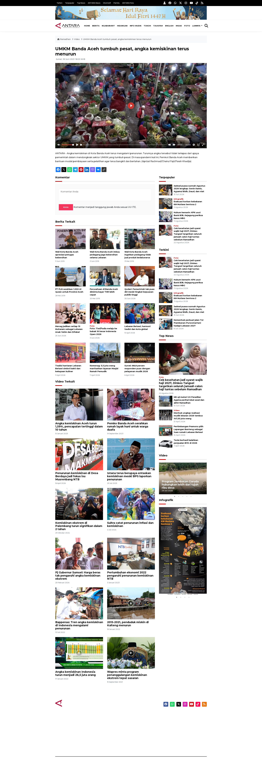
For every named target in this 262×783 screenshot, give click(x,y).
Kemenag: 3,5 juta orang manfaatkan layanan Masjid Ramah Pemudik (104, 368)
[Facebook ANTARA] (170, 3)
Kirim (66, 207)
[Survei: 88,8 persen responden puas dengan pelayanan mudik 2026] (139, 352)
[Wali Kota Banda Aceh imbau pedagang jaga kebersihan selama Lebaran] (105, 238)
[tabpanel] (183, 478)
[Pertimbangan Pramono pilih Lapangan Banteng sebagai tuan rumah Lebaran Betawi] (165, 430)
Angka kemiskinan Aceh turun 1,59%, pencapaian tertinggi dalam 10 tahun (79, 426)
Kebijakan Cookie (181, 732)
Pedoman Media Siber (183, 742)
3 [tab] (182, 496)
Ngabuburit (108, 26)
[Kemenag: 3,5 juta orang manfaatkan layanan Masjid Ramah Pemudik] (105, 352)
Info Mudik (136, 26)
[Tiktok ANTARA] (197, 3)
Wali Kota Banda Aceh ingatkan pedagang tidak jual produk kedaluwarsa (137, 255)
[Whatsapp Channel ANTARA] (175, 3)
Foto (187, 26)
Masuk (175, 718)
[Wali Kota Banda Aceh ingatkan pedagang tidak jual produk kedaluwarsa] (139, 238)
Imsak (179, 26)
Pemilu (117, 3)
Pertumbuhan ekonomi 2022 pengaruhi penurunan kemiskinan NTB (130, 575)
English (169, 26)
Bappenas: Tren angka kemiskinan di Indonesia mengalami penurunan (79, 625)
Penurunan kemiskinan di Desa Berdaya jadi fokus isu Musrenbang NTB (76, 476)
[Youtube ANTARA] (191, 3)
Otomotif (107, 3)
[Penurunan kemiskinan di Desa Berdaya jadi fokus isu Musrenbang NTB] (79, 454)
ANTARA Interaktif (142, 723)
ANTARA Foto (128, 3)
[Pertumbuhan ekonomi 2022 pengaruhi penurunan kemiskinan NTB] (131, 553)
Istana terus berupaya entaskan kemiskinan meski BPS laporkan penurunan (129, 476)
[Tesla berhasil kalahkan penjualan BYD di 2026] (165, 444)
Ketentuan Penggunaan (184, 723)
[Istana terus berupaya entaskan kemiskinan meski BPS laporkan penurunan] (131, 454)
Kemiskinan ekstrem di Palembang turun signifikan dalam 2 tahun (78, 526)
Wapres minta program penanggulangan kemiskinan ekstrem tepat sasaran (127, 675)
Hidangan (122, 26)
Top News (81, 3)
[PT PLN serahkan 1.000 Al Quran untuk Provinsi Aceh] (70, 276)
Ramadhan (65, 39)
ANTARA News (94, 3)
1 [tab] (174, 496)
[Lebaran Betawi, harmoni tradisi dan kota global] (139, 313)
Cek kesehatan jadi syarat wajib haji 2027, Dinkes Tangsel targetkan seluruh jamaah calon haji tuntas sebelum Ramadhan (188, 234)
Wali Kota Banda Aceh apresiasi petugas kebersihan (66, 255)
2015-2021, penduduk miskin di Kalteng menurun (128, 624)
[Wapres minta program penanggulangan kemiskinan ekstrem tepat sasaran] (131, 653)
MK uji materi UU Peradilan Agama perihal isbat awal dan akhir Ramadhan (189, 400)
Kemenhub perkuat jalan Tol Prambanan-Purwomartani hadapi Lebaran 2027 (188, 323)
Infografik (178, 199)
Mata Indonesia (141, 728)
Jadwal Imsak (101, 747)
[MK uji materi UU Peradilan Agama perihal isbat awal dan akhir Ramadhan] (165, 401)
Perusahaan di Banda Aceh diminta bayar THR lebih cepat (104, 292)
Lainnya (196, 26)
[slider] (68, 144)
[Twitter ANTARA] (180, 3)
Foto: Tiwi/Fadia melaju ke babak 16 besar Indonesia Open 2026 (103, 331)
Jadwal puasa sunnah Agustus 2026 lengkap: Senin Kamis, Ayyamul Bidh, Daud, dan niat (189, 189)
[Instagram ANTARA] (186, 3)
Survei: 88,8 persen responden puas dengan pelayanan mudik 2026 (137, 368)
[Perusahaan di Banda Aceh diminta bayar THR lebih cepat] (105, 276)
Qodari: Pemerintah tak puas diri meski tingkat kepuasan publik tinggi (139, 292)
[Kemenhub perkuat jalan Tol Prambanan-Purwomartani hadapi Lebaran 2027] (165, 324)
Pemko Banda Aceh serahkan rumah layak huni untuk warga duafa (127, 426)
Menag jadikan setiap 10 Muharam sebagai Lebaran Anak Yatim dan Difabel (69, 329)
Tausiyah (158, 26)
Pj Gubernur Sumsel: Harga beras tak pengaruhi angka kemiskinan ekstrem (77, 575)
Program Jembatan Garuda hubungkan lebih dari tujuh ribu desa (180, 484)
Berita (95, 26)
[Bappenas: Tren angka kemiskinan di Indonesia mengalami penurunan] (79, 603)
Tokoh (147, 26)
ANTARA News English (183, 713)
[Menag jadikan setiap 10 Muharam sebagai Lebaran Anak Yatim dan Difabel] (70, 313)
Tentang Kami (179, 737)
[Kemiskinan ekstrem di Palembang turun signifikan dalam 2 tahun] (79, 503)
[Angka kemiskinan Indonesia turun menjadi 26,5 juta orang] (79, 653)
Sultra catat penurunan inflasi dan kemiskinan (130, 524)
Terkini (59, 3)
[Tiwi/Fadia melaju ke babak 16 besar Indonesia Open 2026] (105, 313)
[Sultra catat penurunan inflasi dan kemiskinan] (131, 503)
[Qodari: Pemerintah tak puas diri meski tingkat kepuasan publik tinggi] (139, 276)
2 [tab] (178, 496)
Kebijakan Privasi (180, 728)
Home (87, 26)
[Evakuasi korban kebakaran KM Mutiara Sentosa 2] (165, 203)
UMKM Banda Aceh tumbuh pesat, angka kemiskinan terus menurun (117, 39)
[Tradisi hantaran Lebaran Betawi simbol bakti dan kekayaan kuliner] (70, 352)
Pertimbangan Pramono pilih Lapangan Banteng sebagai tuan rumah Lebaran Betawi (188, 429)
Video (77, 39)
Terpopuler (69, 3)
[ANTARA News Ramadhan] (70, 703)
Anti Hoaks (138, 718)
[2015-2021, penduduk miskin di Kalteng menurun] (131, 603)
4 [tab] (187, 496)
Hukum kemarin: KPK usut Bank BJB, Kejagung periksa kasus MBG (188, 215)
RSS (174, 747)
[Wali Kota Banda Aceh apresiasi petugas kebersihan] (70, 238)
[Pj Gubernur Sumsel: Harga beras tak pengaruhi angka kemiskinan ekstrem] (79, 553)
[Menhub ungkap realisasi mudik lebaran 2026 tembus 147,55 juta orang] (165, 414)
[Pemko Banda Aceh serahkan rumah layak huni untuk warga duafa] (131, 404)
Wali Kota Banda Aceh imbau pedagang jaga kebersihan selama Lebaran (105, 255)
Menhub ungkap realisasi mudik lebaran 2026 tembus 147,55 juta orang (188, 416)
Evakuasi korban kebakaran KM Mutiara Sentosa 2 (180, 587)
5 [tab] (191, 496)
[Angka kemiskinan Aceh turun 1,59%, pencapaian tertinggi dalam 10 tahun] (79, 404)
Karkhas (137, 713)
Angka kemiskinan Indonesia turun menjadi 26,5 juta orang (75, 673)
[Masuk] (164, 3)
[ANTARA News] (67, 26)
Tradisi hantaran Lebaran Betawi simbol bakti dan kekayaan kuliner (68, 368)
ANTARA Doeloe (141, 732)
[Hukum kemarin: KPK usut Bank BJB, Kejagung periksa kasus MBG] (165, 216)
